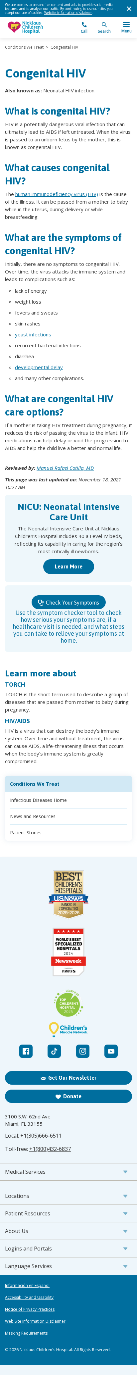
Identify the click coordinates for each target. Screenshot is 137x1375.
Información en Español (27, 1285)
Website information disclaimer (68, 12)
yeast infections (33, 334)
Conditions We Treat (24, 47)
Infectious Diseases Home (38, 800)
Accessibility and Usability (29, 1297)
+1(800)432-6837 (50, 1149)
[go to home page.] (36, 27)
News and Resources (33, 816)
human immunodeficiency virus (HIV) (56, 194)
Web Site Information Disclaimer (35, 1321)
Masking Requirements (26, 1333)
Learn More (68, 566)
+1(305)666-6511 (41, 1135)
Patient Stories (26, 832)
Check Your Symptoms (72, 603)
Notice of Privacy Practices (30, 1309)
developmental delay (39, 367)
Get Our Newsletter (72, 1078)
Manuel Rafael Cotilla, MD (65, 468)
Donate (72, 1096)
